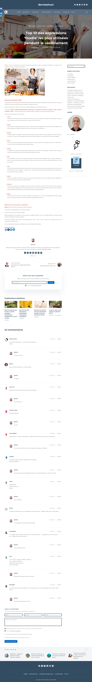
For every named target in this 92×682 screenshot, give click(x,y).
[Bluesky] (11, 229)
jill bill (11, 508)
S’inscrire (51, 282)
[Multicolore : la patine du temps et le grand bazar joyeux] (49, 656)
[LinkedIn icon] (28, 253)
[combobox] (75, 66)
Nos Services (66, 12)
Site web (46, 615)
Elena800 (12, 584)
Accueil (19, 12)
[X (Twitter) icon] (33, 253)
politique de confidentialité (36, 285)
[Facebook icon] (25, 253)
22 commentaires (59, 26)
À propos (26, 674)
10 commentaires (58, 315)
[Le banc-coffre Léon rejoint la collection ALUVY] (55, 304)
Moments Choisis (71, 79)
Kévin (11, 481)
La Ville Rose (70, 74)
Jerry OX (11, 387)
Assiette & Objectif (71, 77)
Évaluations (57, 12)
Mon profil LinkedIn (46, 249)
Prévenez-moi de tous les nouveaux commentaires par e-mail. (19, 634)
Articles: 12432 (33, 255)
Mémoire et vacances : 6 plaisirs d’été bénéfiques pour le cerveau (37, 655)
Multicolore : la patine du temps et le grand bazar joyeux (59, 655)
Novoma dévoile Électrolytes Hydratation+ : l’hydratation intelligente (24, 313)
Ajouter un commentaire (11, 619)
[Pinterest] (82, 4)
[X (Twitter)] (77, 4)
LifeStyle (51, 26)
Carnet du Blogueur (71, 81)
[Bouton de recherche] (84, 66)
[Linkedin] (14, 229)
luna (10, 556)
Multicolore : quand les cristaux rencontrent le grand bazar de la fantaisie (80, 655)
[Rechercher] (86, 12)
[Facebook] (75, 4)
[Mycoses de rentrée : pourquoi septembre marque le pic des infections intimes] (40, 304)
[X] (8, 229)
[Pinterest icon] (39, 253)
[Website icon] (30, 253)
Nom (7, 615)
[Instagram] (79, 4)
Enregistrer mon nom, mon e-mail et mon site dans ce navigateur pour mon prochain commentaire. (24, 628)
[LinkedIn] (84, 4)
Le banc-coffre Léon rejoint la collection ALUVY (55, 311)
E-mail (27, 615)
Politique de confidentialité (46, 674)
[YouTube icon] (41, 253)
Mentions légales (33, 674)
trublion (11, 456)
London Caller (13, 410)
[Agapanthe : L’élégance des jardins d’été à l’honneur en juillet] (7, 656)
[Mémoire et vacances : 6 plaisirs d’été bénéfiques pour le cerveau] (28, 656)
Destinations (26, 12)
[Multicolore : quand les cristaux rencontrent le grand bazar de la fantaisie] (70, 656)
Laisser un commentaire (11, 641)
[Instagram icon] (36, 253)
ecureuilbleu (13, 433)
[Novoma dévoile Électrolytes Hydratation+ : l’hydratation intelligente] (25, 304)
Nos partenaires (59, 674)
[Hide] (0, 18)
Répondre (59, 338)
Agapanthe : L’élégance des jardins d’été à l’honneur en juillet (16, 655)
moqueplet (12, 531)
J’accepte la (34, 285)
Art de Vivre (35, 12)
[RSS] (86, 4)
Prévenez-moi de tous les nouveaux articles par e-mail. (18, 637)
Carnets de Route (71, 83)
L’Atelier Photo (70, 75)
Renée (11, 363)
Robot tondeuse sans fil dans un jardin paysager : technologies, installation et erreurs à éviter (75, 95)
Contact (73, 12)
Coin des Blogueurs (46, 12)
